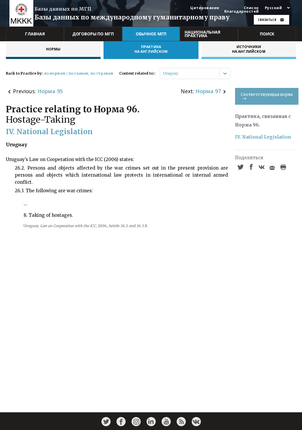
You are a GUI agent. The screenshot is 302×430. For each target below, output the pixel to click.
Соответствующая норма (267, 94)
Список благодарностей (241, 9)
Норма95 (50, 91)
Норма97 (208, 91)
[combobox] (163, 73)
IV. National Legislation (263, 137)
